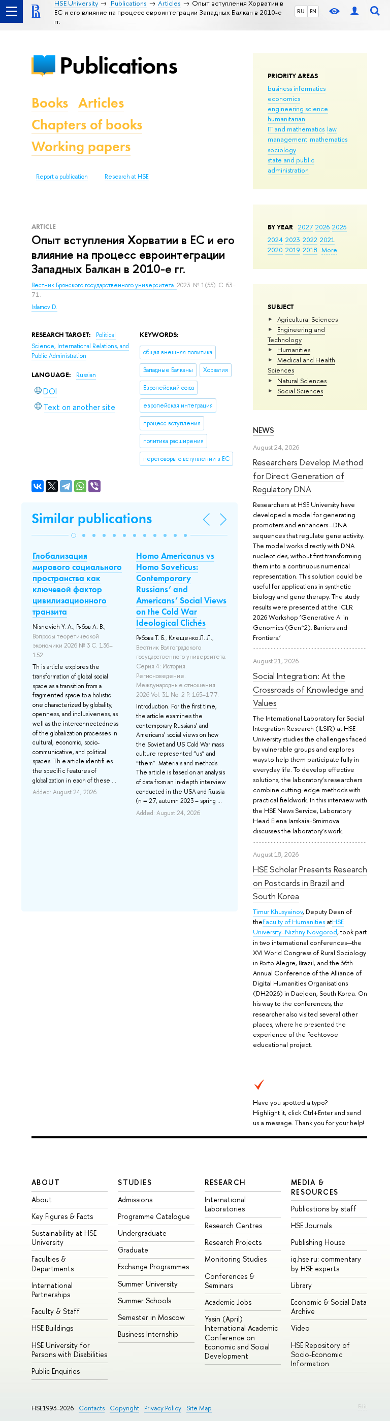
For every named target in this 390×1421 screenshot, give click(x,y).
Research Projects (233, 1242)
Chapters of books (86, 124)
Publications (118, 65)
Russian (86, 375)
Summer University (148, 1284)
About (45, 1182)
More (329, 249)
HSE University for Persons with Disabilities (69, 1349)
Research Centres (233, 1225)
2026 (322, 226)
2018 (310, 249)
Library (301, 1285)
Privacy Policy (162, 1408)
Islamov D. (44, 307)
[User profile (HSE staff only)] (354, 11)
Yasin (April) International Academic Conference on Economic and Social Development (241, 1337)
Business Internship (148, 1334)
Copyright (124, 1408)
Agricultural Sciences (307, 319)
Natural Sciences (302, 380)
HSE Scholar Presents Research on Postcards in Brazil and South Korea (310, 882)
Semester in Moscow (151, 1317)
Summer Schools (144, 1300)
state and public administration (291, 165)
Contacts (92, 1408)
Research (225, 1182)
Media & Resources (315, 1186)
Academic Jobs (228, 1302)
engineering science (298, 108)
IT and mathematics (296, 128)
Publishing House (318, 1242)
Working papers (81, 146)
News (263, 430)
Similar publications (91, 518)
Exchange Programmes (153, 1266)
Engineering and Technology (296, 334)
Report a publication (62, 177)
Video (300, 1328)
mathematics (328, 139)
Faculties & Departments (52, 1263)
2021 (327, 239)
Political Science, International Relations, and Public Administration (80, 345)
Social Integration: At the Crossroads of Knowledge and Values (308, 689)
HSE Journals (311, 1225)
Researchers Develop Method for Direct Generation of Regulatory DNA (308, 475)
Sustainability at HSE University (63, 1237)
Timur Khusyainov (278, 911)
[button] (74, 535)
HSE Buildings (52, 1328)
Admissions (135, 1199)
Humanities (293, 349)
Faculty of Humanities (294, 921)
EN (313, 11)
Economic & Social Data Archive (329, 1306)
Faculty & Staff (55, 1311)
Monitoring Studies (236, 1259)
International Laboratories (225, 1204)
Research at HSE (127, 177)
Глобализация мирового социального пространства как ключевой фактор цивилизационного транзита (77, 583)
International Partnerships (52, 1289)
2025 (339, 226)
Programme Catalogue (154, 1216)
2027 (305, 226)
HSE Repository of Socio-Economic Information (320, 1354)
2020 (275, 249)
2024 (275, 239)
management (287, 139)
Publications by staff (323, 1208)
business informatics (297, 88)
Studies (135, 1182)
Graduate (133, 1250)
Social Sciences (300, 390)
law (332, 128)
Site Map (199, 1408)
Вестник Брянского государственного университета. (104, 285)
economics (284, 98)
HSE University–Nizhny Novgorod (298, 926)
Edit (362, 1406)
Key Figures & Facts (62, 1216)
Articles (101, 103)
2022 (310, 239)
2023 (292, 239)
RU (301, 11)
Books (49, 103)
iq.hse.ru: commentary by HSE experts (326, 1263)
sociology (282, 149)
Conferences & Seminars (229, 1280)
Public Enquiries (55, 1371)
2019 (292, 249)
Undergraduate (142, 1233)
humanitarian (286, 118)
